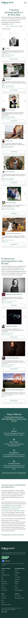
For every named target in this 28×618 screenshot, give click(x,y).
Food (10, 334)
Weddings (17, 572)
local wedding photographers (9, 505)
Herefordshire (11, 364)
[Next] (24, 39)
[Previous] (4, 39)
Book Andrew (14, 337)
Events (16, 575)
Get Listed (3, 598)
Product (16, 588)
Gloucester (5, 301)
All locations (4, 590)
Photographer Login (19, 598)
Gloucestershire (13, 301)
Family (4, 302)
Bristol (24, 17)
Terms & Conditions (6, 604)
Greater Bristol (5, 19)
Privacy (3, 602)
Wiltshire (12, 332)
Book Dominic (14, 400)
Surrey (2, 586)
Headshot (9, 302)
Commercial (6, 147)
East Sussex (4, 581)
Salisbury (5, 395)
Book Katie (14, 305)
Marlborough (6, 332)
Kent (2, 577)
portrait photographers (16, 507)
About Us (3, 596)
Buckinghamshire (5, 575)
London (3, 570)
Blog (2, 600)
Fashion (16, 583)
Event (4, 209)
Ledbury (5, 364)
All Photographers (19, 590)
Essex (2, 579)
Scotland (3, 588)
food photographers (6, 509)
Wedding (9, 56)
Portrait (5, 56)
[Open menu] (25, 3)
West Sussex (4, 583)
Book (14, 59)
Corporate (17, 579)
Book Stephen (14, 369)
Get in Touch (18, 596)
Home (7, 26)
